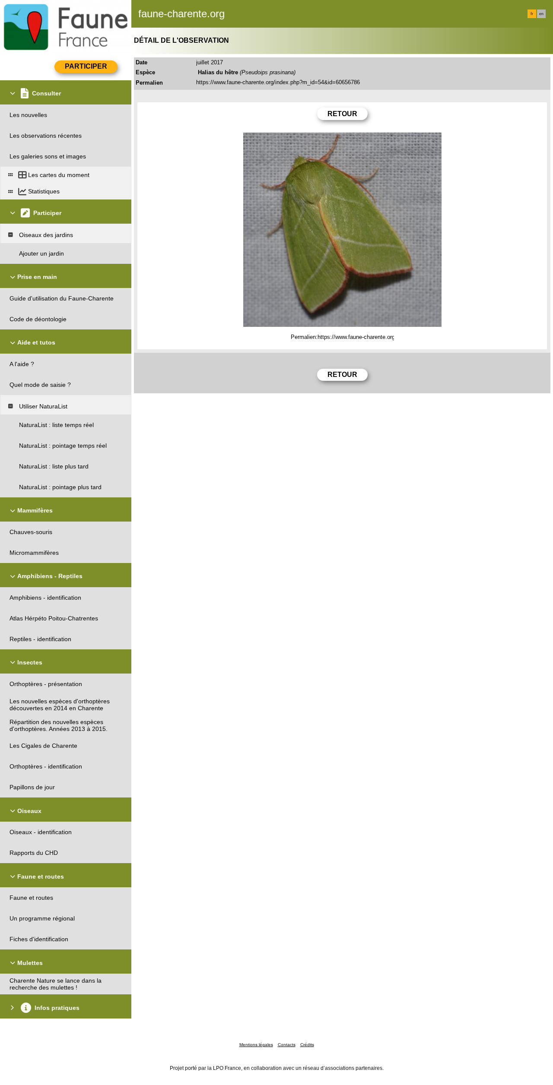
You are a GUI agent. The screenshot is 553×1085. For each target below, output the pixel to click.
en (541, 14)
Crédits (307, 1044)
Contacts (287, 1044)
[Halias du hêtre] (342, 230)
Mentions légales (256, 1044)
